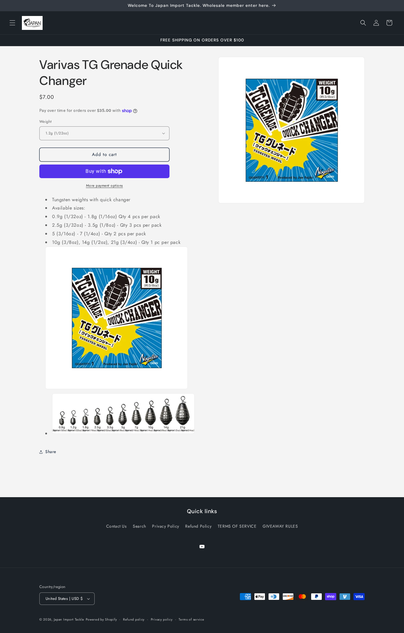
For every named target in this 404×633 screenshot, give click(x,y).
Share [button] (50, 452)
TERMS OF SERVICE (237, 526)
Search (139, 526)
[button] (12, 22)
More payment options (104, 185)
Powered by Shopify (101, 619)
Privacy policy (162, 619)
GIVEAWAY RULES (280, 526)
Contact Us (116, 526)
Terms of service (191, 619)
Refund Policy (198, 526)
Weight (45, 121)
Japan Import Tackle (69, 619)
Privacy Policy (165, 526)
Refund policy (134, 619)
